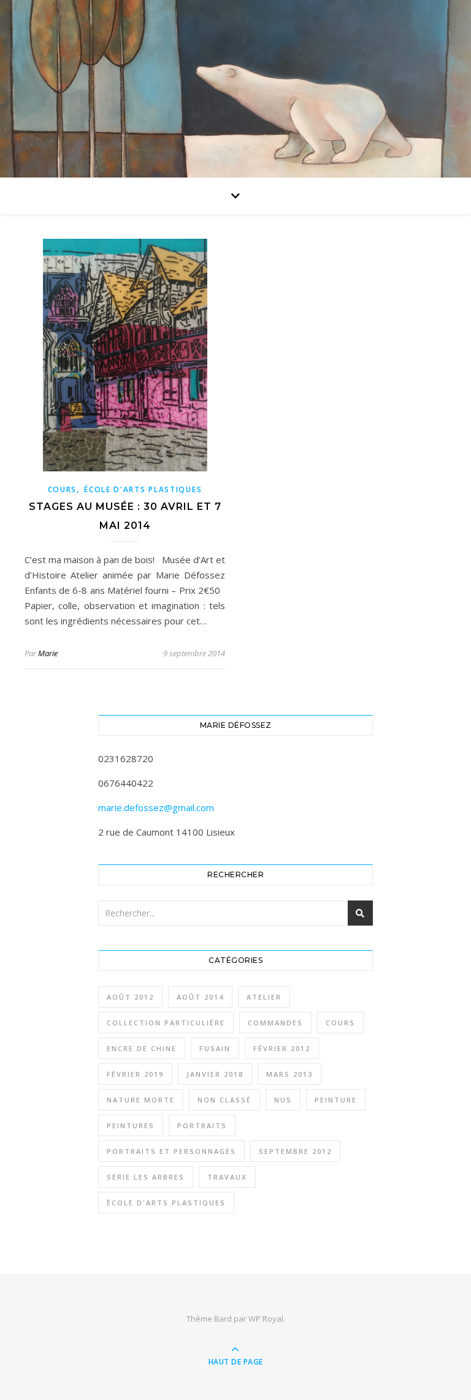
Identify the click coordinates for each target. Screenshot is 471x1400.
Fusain (215, 1048)
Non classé (224, 1099)
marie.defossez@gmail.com (156, 807)
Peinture (336, 1099)
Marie (48, 653)
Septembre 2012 (295, 1151)
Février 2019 (135, 1074)
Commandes (275, 1022)
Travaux (227, 1176)
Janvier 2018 (214, 1074)
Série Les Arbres (146, 1176)
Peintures (131, 1125)
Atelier (264, 996)
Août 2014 (200, 996)
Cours (62, 489)
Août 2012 (130, 996)
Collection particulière (166, 1022)
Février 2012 (281, 1048)
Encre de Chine (142, 1048)
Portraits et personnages (171, 1151)
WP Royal (265, 1318)
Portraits (202, 1125)
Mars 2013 (289, 1074)
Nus (283, 1099)
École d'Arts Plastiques (143, 489)
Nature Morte (141, 1099)
